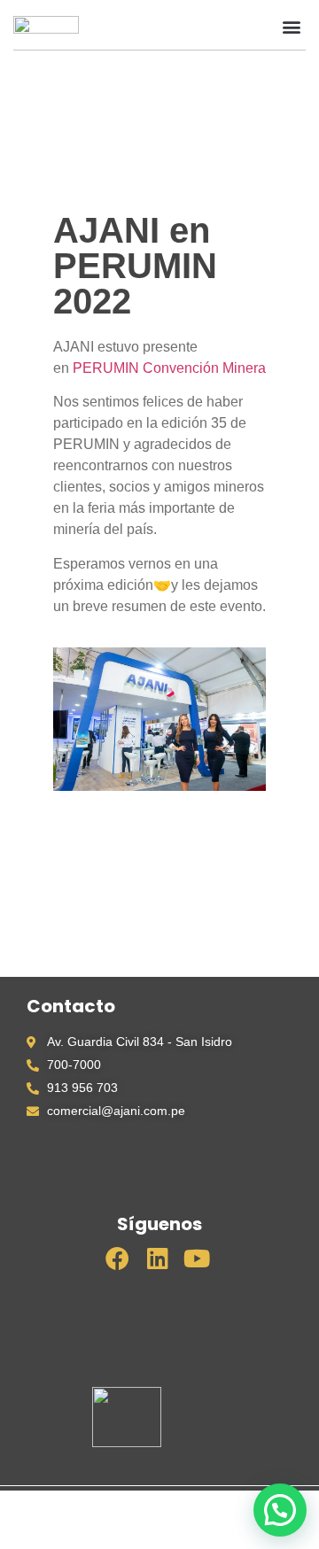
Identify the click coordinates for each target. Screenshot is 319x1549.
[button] (276, 26)
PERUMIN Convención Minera (169, 368)
